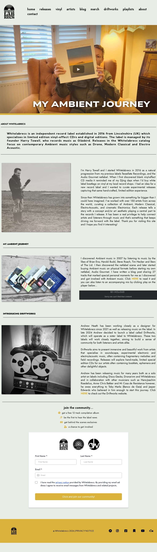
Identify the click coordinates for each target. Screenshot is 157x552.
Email (38, 469)
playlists (128, 9)
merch (95, 9)
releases (45, 9)
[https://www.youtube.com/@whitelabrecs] (143, 530)
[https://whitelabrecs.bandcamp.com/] (109, 530)
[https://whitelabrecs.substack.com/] (135, 530)
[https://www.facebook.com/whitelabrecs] (126, 530)
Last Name (86, 456)
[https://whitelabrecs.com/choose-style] (9, 12)
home (31, 9)
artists (71, 9)
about (143, 9)
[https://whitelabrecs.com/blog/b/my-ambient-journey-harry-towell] (39, 279)
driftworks (111, 9)
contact (32, 14)
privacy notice (62, 482)
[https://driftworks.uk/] (39, 359)
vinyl (59, 9)
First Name (41, 456)
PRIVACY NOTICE (85, 530)
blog (83, 9)
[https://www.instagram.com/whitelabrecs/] (118, 530)
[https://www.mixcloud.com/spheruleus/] (152, 530)
